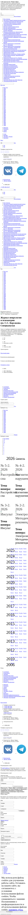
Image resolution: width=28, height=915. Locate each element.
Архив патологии (7, 25)
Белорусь (5, 868)
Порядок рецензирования (9, 393)
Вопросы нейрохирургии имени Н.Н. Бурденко (15, 34)
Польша (5, 870)
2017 (4, 100)
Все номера (6, 438)
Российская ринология (9, 69)
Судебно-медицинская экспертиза (11, 76)
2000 (4, 122)
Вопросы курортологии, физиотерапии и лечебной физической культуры (13, 32)
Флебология (6, 78)
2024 (4, 91)
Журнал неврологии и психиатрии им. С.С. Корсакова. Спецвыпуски (11, 47)
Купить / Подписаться (8, 397)
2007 (4, 113)
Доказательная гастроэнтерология (11, 39)
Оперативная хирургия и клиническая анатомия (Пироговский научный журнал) (15, 60)
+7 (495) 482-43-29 (5, 187)
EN (4, 145)
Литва (4, 872)
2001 (4, 121)
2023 (4, 92)
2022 (4, 94)
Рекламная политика (8, 394)
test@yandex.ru (5, 768)
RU (15, 143)
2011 (4, 108)
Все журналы (17, 16)
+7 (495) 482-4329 (7, 707)
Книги (5, 131)
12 (4, 440)
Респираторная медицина (9, 68)
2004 (4, 117)
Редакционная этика (8, 390)
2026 (4, 89)
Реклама (5, 135)
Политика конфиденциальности (11, 695)
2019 (4, 98)
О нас (4, 134)
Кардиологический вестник (10, 48)
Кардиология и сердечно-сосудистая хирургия (14, 50)
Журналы (5, 127)
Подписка (5, 129)
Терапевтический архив (9, 77)
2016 (4, 101)
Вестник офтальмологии (9, 28)
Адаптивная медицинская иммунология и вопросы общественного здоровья (13, 22)
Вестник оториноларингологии (11, 26)
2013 (4, 105)
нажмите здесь (16, 909)
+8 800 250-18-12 (7, 712)
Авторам (5, 389)
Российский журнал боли (9, 73)
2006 (4, 114)
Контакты (5, 137)
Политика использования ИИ (10, 392)
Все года (3, 85)
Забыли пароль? (4, 820)
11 (4, 441)
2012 (4, 107)
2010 (4, 109)
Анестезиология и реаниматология (12, 24)
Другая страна (6, 873)
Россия (16, 864)
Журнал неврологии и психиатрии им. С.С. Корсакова (11, 44)
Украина (5, 869)
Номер (15, 434)
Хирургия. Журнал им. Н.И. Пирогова (12, 80)
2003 (4, 118)
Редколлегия (6, 388)
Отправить (21, 810)
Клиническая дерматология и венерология (13, 51)
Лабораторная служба (8, 52)
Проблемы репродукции (9, 64)
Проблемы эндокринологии (10, 65)
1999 (4, 124)
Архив (5, 130)
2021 (4, 95)
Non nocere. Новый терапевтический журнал (14, 20)
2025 (4, 90)
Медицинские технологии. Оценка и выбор (14, 54)
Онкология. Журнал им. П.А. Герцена (12, 57)
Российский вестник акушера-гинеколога (13, 72)
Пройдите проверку (18, 786)
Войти (2, 821)
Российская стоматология (9, 70)
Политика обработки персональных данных (14, 696)
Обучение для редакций (9, 697)
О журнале (6, 386)
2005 (4, 116)
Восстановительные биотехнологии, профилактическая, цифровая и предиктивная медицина (14, 37)
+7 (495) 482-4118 (7, 706)
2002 (4, 120)
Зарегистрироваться (5, 839)
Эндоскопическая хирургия (10, 81)
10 (4, 442)
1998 (4, 125)
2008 (4, 112)
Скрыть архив (4, 399)
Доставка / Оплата (7, 136)
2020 (4, 96)
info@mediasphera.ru (8, 164)
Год (15, 267)
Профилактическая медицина (10, 67)
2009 (4, 111)
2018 (4, 99)
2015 (4, 103)
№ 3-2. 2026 (5, 507)
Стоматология (6, 74)
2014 (4, 104)
